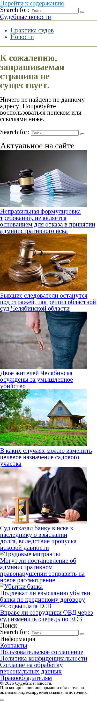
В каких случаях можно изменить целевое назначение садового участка (46, 457)
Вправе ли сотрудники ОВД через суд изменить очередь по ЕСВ (46, 615)
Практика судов (32, 30)
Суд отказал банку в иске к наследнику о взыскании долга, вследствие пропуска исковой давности (38, 538)
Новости (22, 36)
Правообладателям (26, 677)
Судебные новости (25, 16)
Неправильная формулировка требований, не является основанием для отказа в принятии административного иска (47, 221)
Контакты (13, 645)
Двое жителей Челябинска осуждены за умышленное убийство (36, 379)
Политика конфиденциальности (43, 658)
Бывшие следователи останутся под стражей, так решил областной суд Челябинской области (48, 302)
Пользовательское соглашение (41, 651)
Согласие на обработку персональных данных (31, 668)
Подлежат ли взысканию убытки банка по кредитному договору (45, 596)
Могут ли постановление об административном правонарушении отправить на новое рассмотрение (42, 570)
